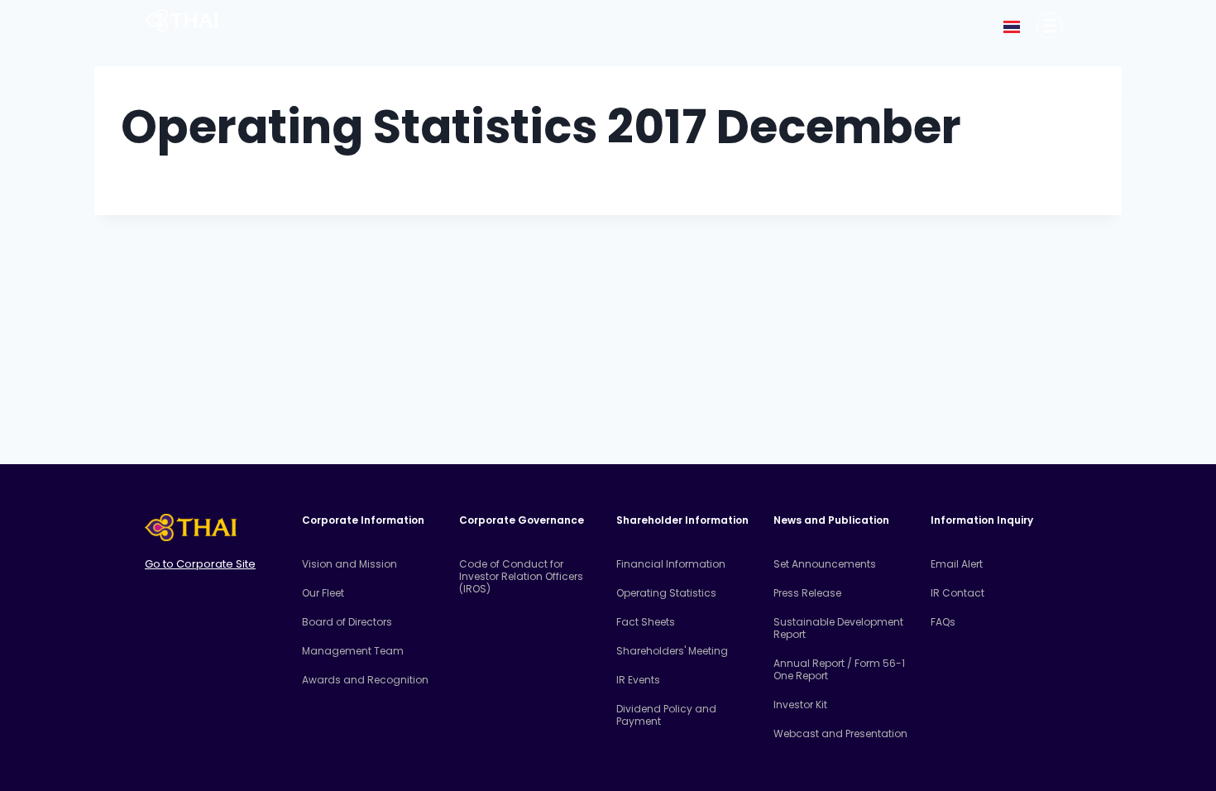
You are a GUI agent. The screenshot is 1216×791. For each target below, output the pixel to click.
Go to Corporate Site (200, 564)
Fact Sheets (645, 622)
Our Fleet (323, 593)
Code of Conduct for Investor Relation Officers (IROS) (521, 576)
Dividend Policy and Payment (666, 715)
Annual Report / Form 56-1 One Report (839, 669)
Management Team (353, 651)
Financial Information (670, 564)
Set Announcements (824, 564)
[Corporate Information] (1049, 25)
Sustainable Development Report (838, 628)
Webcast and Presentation (840, 733)
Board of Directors (347, 622)
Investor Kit (800, 705)
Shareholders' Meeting (672, 651)
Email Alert (957, 564)
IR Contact (957, 593)
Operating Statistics (666, 593)
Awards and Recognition (365, 680)
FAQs (943, 622)
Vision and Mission (349, 564)
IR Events (638, 680)
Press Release (807, 593)
